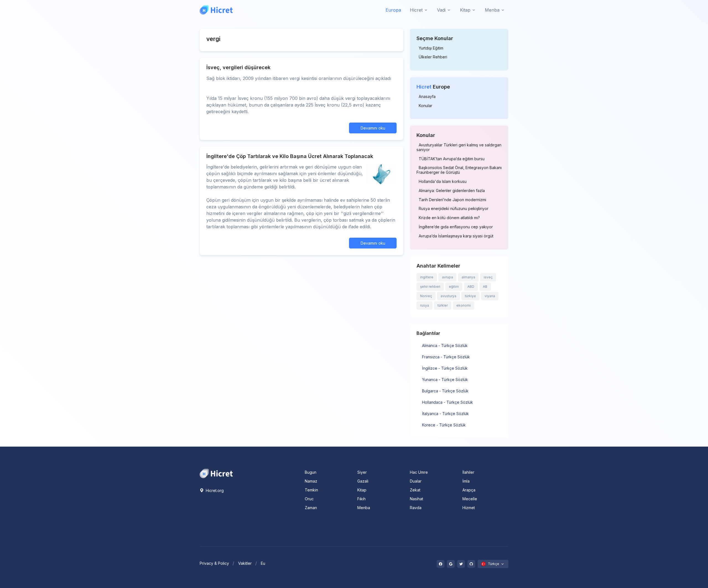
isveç (488, 277)
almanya (468, 277)
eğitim (454, 286)
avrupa (447, 277)
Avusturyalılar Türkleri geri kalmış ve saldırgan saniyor (459, 147)
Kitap (361, 490)
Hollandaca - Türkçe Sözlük (447, 402)
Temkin (311, 490)
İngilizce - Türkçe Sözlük (445, 368)
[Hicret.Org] (216, 9)
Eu (263, 563)
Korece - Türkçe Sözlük (444, 425)
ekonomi (463, 305)
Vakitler (245, 563)
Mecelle (469, 498)
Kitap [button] (465, 10)
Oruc (309, 498)
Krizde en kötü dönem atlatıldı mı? (449, 218)
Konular (425, 105)
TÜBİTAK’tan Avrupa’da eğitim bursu (452, 159)
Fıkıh (361, 498)
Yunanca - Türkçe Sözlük (445, 379)
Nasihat (416, 498)
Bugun (310, 472)
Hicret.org (214, 490)
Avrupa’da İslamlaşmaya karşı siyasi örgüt (456, 236)
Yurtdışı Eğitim (431, 48)
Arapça (468, 490)
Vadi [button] (441, 10)
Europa (393, 10)
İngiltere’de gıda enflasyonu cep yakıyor (456, 227)
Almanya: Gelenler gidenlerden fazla (452, 190)
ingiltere (426, 277)
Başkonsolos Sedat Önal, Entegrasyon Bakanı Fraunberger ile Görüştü (459, 170)
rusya (424, 305)
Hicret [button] (416, 10)
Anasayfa (427, 96)
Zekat (415, 490)
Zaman (311, 507)
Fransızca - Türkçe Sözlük (446, 356)
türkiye (470, 296)
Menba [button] (492, 10)
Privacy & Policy (214, 563)
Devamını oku (373, 128)
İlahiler (468, 472)
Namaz (311, 481)
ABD (470, 286)
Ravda (415, 507)
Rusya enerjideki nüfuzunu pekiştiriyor (453, 208)
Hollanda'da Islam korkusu (443, 181)
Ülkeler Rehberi (433, 57)
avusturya (448, 296)
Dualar (415, 481)
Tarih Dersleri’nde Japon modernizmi (452, 200)
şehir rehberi (430, 286)
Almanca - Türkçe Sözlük (445, 345)
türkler (443, 305)
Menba (363, 507)
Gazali (362, 481)
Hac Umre (419, 472)
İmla (466, 481)
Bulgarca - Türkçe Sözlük (445, 390)
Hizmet (468, 507)
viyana (490, 296)
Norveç (426, 296)
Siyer (362, 472)
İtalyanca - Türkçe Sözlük (445, 413)
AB (485, 286)
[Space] (216, 473)
